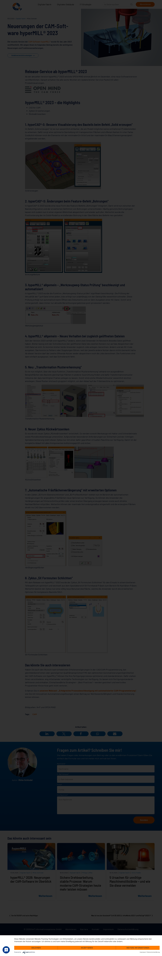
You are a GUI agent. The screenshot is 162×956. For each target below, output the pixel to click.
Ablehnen (36, 948)
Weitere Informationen (137, 948)
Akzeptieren (87, 948)
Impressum (143, 952)
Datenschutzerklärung (153, 952)
